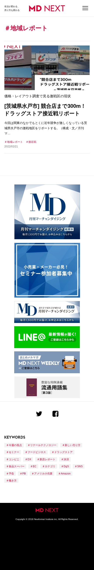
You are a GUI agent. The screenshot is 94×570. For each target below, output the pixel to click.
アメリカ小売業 (43, 473)
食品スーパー (16, 466)
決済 (66, 459)
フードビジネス (37, 452)
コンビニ (14, 459)
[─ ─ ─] (85, 8)
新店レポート (47, 459)
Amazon (66, 473)
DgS (66, 466)
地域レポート (15, 141)
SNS (80, 466)
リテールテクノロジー (43, 445)
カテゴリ (50, 466)
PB (24, 473)
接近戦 (32, 141)
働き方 (13, 480)
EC (35, 466)
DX (29, 459)
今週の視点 (15, 445)
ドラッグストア (63, 452)
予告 (11, 473)
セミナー (14, 452)
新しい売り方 (72, 445)
